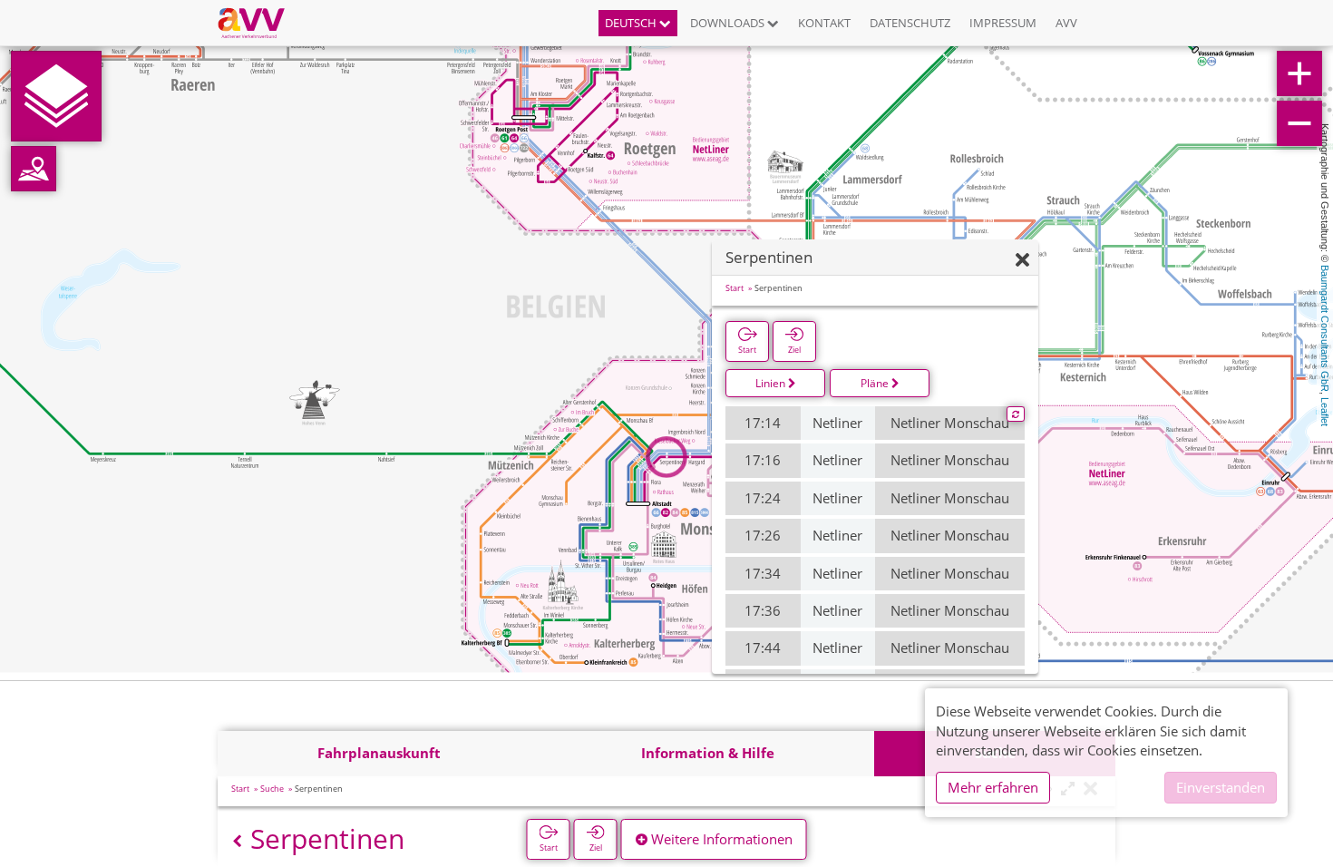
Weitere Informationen (720, 839)
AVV (1066, 23)
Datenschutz (910, 23)
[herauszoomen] (1299, 123)
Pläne (876, 383)
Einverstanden (1220, 787)
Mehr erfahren (993, 787)
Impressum (1002, 23)
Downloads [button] (728, 23)
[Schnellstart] (56, 96)
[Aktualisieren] (1016, 414)
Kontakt (824, 23)
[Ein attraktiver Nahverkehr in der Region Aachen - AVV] (258, 22)
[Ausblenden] (1022, 260)
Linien (771, 383)
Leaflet (1324, 411)
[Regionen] (33, 168)
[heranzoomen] (1299, 73)
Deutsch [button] (632, 23)
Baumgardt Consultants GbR (1324, 328)
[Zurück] (237, 841)
